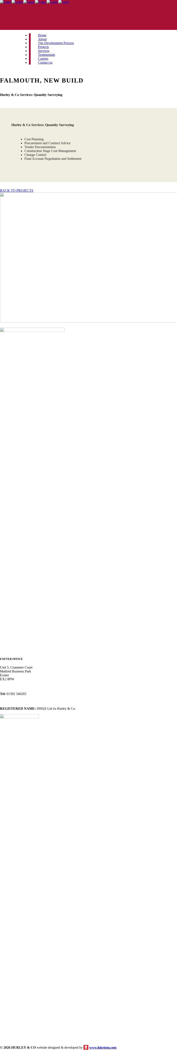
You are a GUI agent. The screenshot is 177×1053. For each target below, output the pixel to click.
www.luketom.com (102, 1047)
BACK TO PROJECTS (16, 190)
